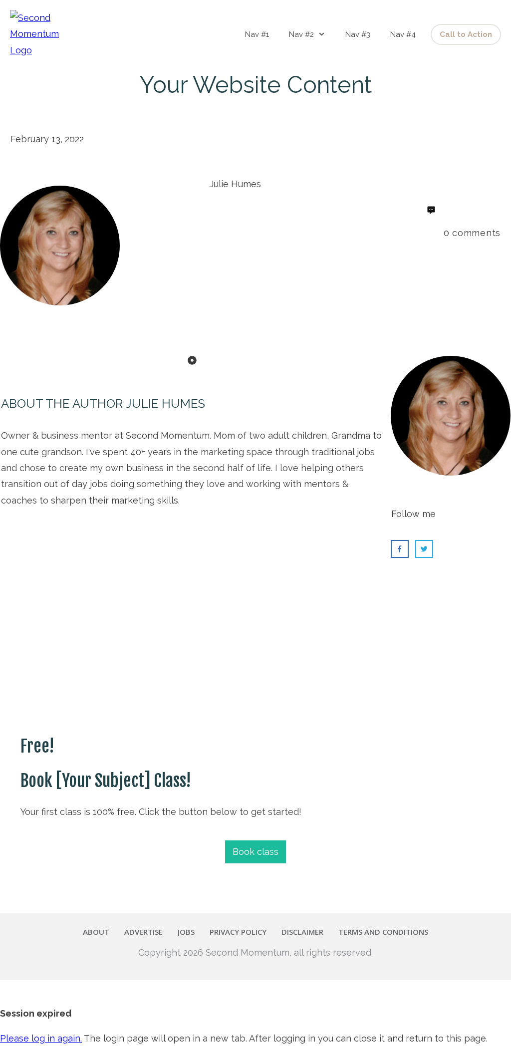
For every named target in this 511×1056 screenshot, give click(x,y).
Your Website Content (256, 84)
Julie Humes (165, 403)
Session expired (35, 1013)
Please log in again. (41, 1038)
